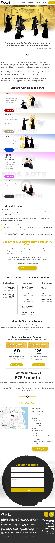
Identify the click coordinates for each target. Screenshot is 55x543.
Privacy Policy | (5, 536)
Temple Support (16, 365)
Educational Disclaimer (27, 536)
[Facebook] (52, 514)
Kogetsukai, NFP (8, 540)
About (38, 2)
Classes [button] (23, 2)
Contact (36, 536)
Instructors (31, 2)
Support (44, 2)
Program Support (39, 365)
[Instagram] (46, 514)
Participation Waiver (15, 536)
